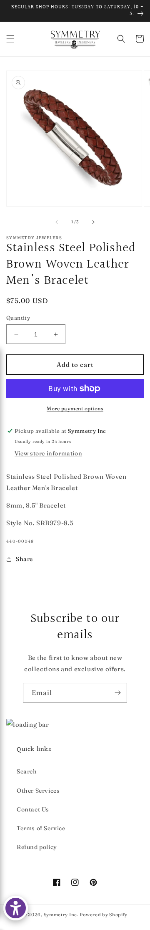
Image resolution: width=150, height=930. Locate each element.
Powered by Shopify (104, 914)
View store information (48, 453)
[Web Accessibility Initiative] (15, 908)
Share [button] (24, 559)
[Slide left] (57, 222)
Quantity (18, 317)
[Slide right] (93, 222)
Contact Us (33, 809)
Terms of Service (41, 828)
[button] (10, 39)
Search (27, 771)
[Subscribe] (117, 693)
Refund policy (37, 847)
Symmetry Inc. (61, 914)
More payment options (75, 408)
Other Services (38, 790)
